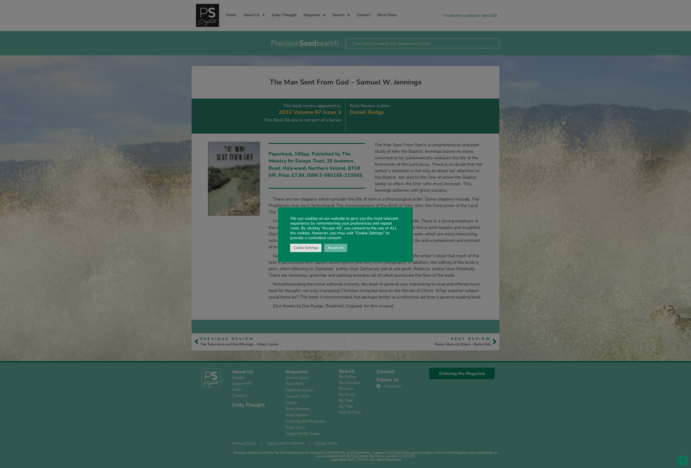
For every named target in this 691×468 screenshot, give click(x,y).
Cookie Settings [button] (305, 247)
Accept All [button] (335, 247)
